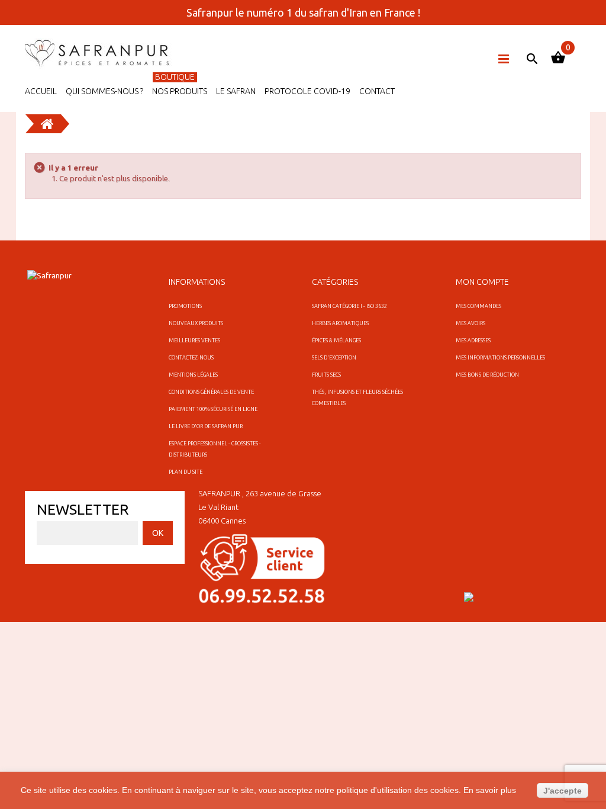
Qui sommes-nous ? (104, 91)
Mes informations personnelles (500, 358)
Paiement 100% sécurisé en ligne (213, 409)
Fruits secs (326, 375)
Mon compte (482, 282)
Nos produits (179, 91)
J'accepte (562, 790)
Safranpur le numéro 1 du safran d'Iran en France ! (303, 12)
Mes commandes (478, 306)
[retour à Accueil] (47, 123)
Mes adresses (473, 340)
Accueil (41, 91)
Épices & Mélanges (336, 340)
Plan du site (185, 472)
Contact (377, 91)
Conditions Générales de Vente (211, 392)
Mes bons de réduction (487, 375)
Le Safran (236, 91)
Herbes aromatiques (340, 323)
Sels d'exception (334, 358)
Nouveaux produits (196, 323)
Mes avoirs (470, 323)
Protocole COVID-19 (307, 91)
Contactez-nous (191, 358)
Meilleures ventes (194, 340)
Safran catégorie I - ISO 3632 (349, 306)
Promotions (185, 306)
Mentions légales (193, 375)
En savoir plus (489, 790)
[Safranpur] (99, 54)
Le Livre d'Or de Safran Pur (206, 426)
